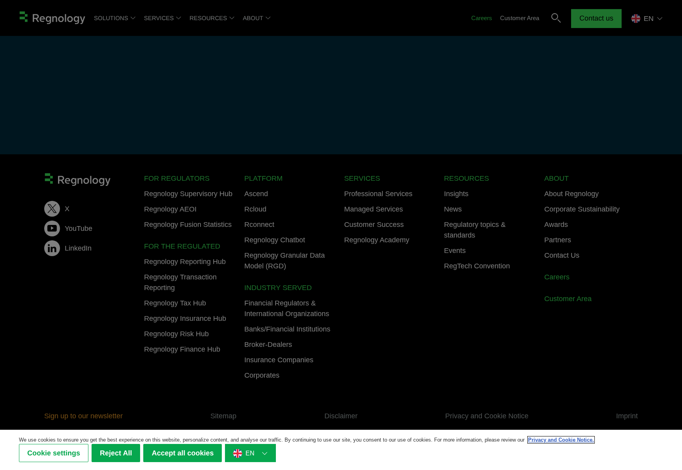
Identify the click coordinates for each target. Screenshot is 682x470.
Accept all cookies (183, 453)
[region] (341, 450)
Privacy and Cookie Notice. (561, 440)
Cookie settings (53, 453)
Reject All (116, 453)
